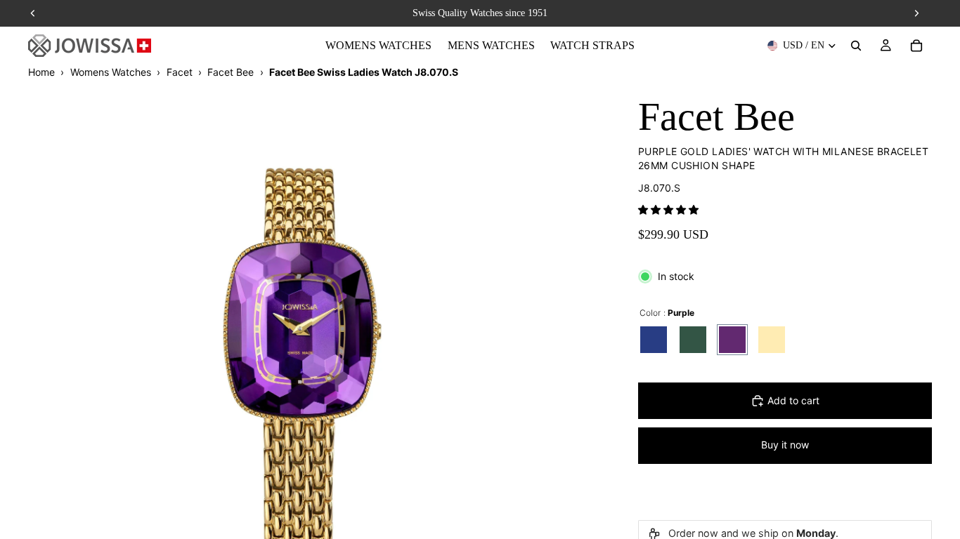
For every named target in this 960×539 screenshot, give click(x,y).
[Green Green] (692, 339)
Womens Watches (110, 72)
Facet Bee (230, 72)
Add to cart (793, 400)
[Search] (856, 45)
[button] (668, 209)
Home (41, 72)
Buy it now (785, 445)
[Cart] (916, 45)
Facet (180, 72)
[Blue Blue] (653, 339)
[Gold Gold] (771, 339)
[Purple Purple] (732, 339)
